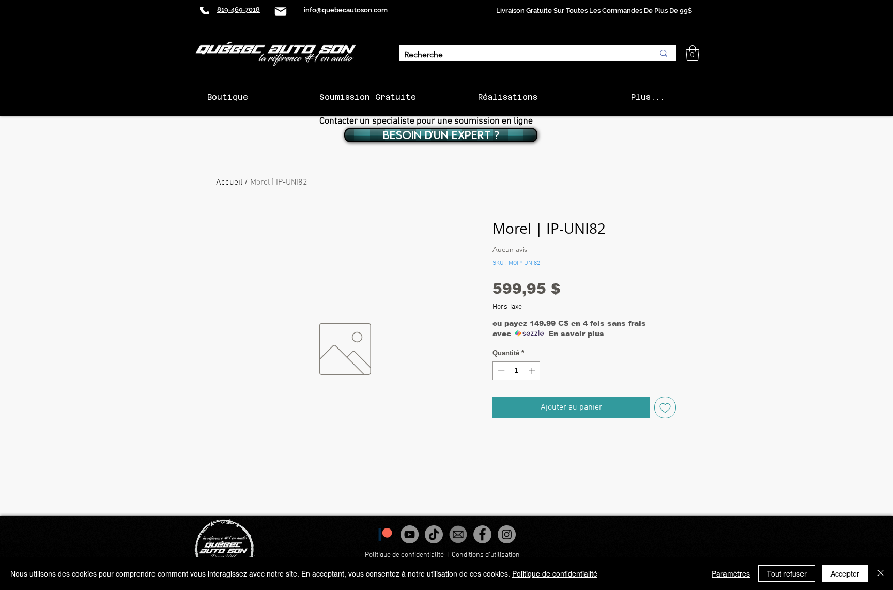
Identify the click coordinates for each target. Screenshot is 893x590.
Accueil (229, 182)
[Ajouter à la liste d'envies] (665, 407)
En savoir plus (576, 333)
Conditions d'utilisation (486, 555)
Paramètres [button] (731, 573)
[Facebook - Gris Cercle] (482, 534)
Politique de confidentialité (404, 555)
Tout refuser (787, 573)
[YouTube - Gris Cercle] (410, 534)
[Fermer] (880, 573)
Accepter (844, 573)
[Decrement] (500, 371)
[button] (692, 53)
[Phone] (204, 10)
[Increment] (533, 371)
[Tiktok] (434, 534)
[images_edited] (458, 534)
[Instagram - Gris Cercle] (507, 534)
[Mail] (280, 11)
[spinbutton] (516, 371)
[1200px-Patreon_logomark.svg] (385, 534)
